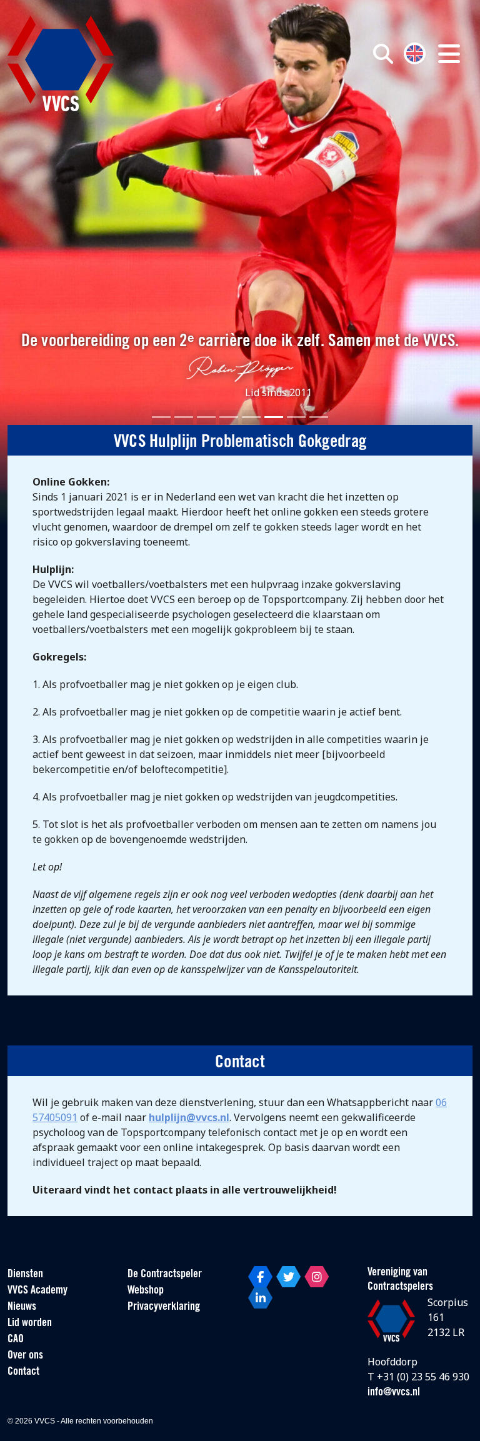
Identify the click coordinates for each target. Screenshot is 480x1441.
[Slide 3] (206, 417)
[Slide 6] (273, 417)
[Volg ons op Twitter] (288, 1276)
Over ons (25, 1356)
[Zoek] (383, 53)
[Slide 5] (251, 417)
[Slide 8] (318, 417)
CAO (16, 1339)
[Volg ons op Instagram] (316, 1276)
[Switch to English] (414, 52)
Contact (23, 1372)
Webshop (146, 1291)
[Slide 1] (161, 417)
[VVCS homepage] (61, 63)
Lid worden (30, 1323)
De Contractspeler (165, 1274)
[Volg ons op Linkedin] (260, 1298)
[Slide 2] (183, 417)
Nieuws (22, 1307)
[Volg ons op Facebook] (260, 1276)
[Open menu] (449, 53)
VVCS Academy (38, 1291)
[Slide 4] (228, 417)
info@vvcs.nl (394, 1393)
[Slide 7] (296, 417)
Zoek (346, 110)
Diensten (25, 1274)
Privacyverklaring (164, 1307)
